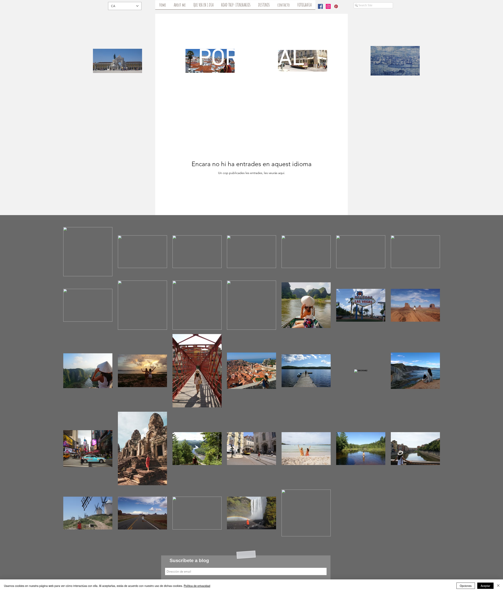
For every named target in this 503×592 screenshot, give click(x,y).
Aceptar (485, 586)
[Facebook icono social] (320, 6)
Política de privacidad (197, 586)
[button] (179, 6)
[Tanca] (498, 586)
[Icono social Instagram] (328, 6)
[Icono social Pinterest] (336, 6)
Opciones (466, 586)
